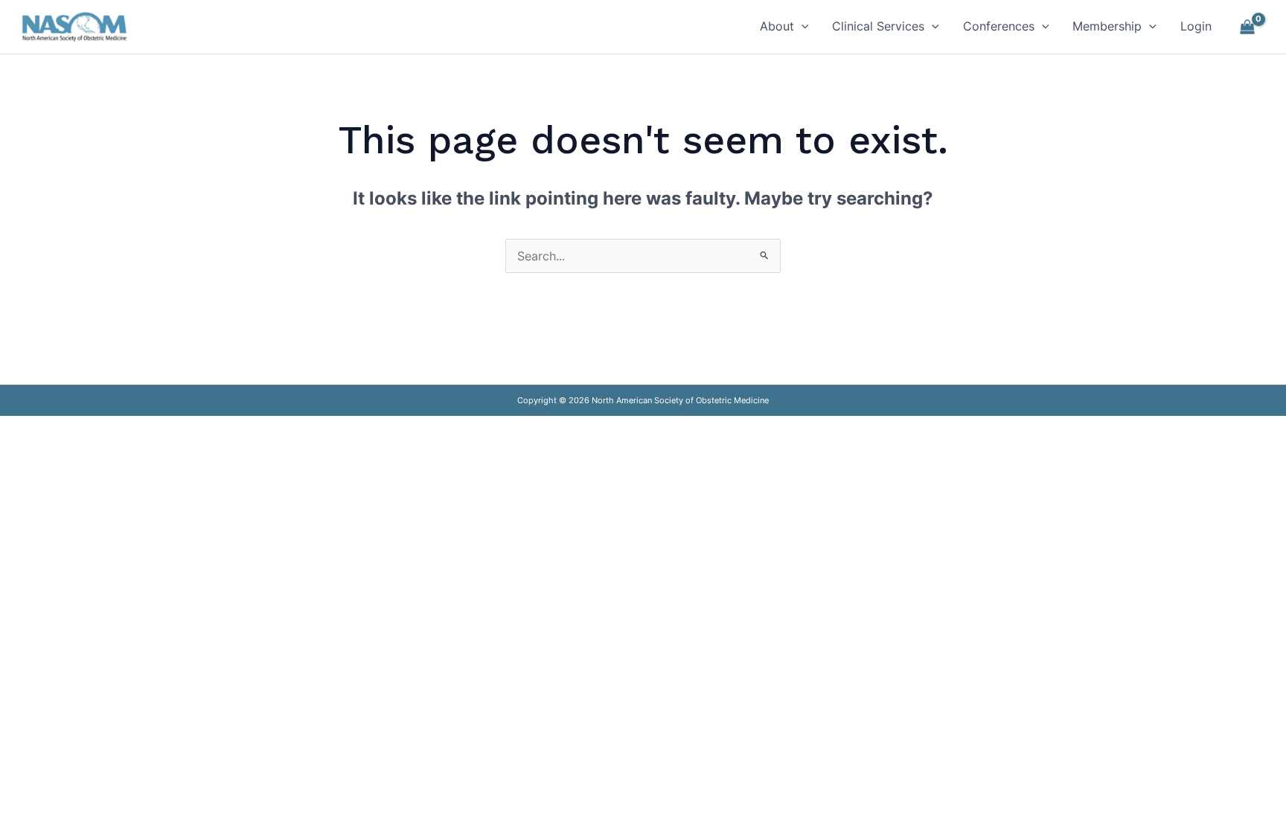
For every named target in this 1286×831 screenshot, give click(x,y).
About (777, 26)
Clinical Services (878, 26)
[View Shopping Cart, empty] (1247, 26)
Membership (1107, 26)
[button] (801, 26)
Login (1196, 26)
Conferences (998, 26)
